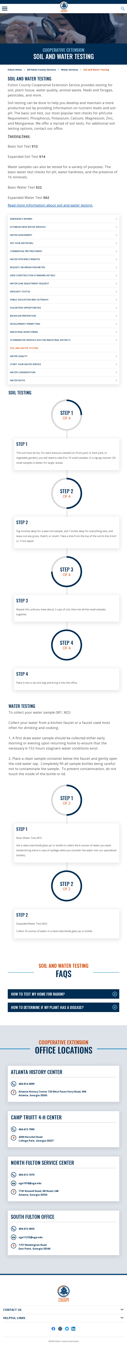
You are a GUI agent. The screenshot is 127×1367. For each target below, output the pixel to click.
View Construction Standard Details (32, 275)
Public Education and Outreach (29, 299)
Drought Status (20, 291)
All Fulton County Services (41, 69)
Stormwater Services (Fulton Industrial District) (40, 339)
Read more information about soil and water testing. (50, 205)
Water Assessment (21, 234)
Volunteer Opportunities (25, 307)
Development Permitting (25, 323)
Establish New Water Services (28, 226)
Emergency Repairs (21, 218)
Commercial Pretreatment (26, 251)
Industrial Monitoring (24, 331)
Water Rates (17, 380)
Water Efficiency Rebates (25, 259)
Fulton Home (15, 69)
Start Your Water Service (25, 364)
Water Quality (18, 356)
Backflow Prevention (23, 315)
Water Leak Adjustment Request (29, 283)
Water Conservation (22, 372)
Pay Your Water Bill (21, 243)
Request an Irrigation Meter (27, 267)
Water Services (69, 69)
